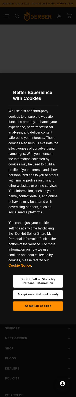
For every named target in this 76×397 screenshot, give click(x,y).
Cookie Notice (19, 265)
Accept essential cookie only (38, 294)
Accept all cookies (38, 305)
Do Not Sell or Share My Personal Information (38, 281)
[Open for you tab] (62, 383)
